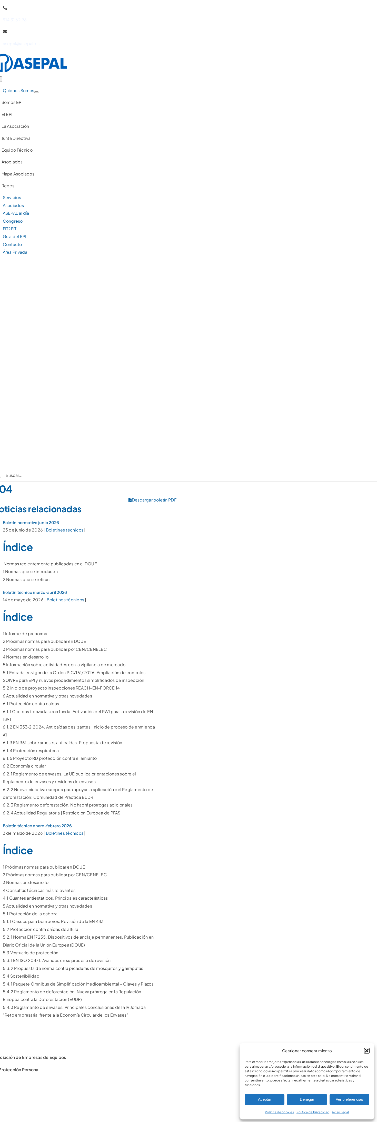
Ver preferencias (349, 1099)
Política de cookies (279, 1112)
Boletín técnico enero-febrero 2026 (37, 825)
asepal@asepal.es (21, 43)
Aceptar (264, 1099)
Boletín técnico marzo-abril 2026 (35, 592)
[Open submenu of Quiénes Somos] (36, 92)
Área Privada (15, 252)
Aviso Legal (340, 1112)
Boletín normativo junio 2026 (31, 522)
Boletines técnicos (64, 530)
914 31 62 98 (15, 19)
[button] (366, 1050)
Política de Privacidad (312, 1112)
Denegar (307, 1099)
